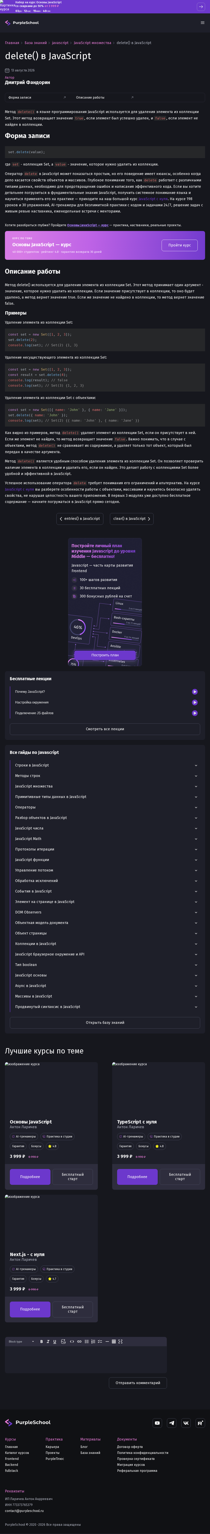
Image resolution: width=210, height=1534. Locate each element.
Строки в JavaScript (32, 765)
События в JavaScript (33, 891)
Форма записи (19, 97)
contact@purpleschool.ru (24, 1511)
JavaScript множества (34, 786)
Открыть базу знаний (105, 1022)
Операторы (25, 807)
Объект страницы (31, 933)
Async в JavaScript (30, 985)
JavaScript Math (28, 838)
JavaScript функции (32, 859)
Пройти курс (179, 245)
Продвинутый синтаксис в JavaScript (47, 1006)
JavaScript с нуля (153, 199)
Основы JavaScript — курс (87, 225)
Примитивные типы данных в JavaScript (50, 796)
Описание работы (90, 97)
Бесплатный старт (73, 1176)
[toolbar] (86, 1341)
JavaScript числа (29, 828)
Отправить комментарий (138, 1383)
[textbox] (86, 1355)
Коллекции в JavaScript (35, 943)
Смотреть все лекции (105, 729)
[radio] (41, 1341)
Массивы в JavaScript (33, 996)
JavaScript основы (31, 975)
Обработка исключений (36, 880)
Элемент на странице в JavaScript (44, 901)
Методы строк (27, 775)
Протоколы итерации (34, 849)
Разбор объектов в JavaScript (41, 817)
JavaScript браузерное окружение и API (49, 954)
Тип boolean (26, 964)
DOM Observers (28, 912)
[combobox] (22, 1341)
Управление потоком (34, 870)
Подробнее (30, 1177)
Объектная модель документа (41, 922)
